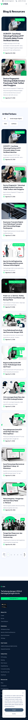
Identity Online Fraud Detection (8, 632)
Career (2, 615)
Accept (14, 710)
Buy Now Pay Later (5, 672)
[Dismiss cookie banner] (22, 693)
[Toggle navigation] (26, 4)
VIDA (5, 123)
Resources (4, 679)
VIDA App (3, 638)
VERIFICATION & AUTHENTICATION (9, 646)
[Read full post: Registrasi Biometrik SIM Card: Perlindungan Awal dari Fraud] (14, 352)
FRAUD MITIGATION (5, 649)
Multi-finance (4, 663)
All (4, 118)
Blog (2, 682)
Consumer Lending (5, 669)
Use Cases (4, 643)
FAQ (26, 716)
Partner (2, 618)
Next (24, 555)
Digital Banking (4, 666)
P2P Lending (4, 657)
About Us (3, 612)
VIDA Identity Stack (5, 629)
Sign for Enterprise (5, 635)
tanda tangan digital (16, 118)
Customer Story (5, 688)
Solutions (4, 626)
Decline (14, 713)
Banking (3, 660)
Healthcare (3, 674)
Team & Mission (4, 621)
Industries (4, 654)
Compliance (4, 685)
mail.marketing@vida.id (9, 1)
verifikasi (13, 123)
